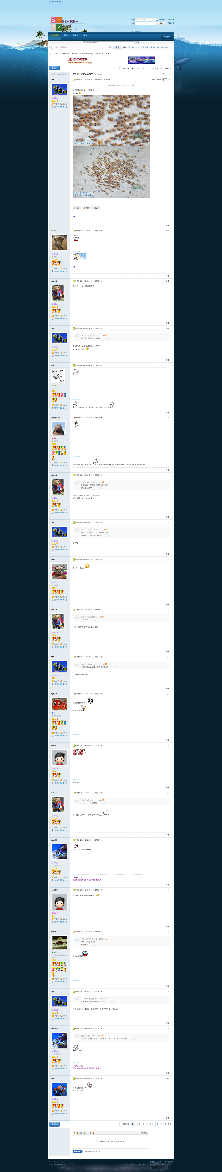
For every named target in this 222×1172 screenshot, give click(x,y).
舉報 (167, 225)
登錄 (115, 1141)
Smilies (93, 1133)
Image (80, 1133)
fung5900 (54, 840)
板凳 (167, 281)
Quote (87, 1133)
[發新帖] (54, 68)
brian (53, 1078)
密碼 (132, 23)
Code (90, 1133)
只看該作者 (98, 80)
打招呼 (56, 107)
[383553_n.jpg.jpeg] (111, 172)
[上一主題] (166, 74)
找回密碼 (171, 20)
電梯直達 (160, 79)
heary (53, 559)
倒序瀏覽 (107, 80)
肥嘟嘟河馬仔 (56, 418)
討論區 (56, 54)
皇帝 (128, 47)
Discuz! (59, 1162)
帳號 (132, 20)
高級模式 (144, 1133)
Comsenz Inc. (61, 1164)
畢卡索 (153, 47)
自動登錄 (162, 20)
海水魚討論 (65, 54)
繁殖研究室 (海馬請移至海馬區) (82, 54)
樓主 (153, 79)
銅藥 (162, 47)
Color (77, 1133)
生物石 (137, 47)
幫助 (66, 36)
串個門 (56, 104)
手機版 (75, 36)
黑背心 (147, 47)
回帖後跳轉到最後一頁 (92, 1151)
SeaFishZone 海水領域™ (164, 1162)
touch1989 (54, 890)
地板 (167, 328)
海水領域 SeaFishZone (50, 54)
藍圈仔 (53, 745)
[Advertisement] (111, 9)
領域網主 (54, 932)
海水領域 (54, 36)
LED (132, 47)
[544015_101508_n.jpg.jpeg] (111, 120)
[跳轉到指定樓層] (169, 79)
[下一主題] (169, 74)
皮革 (158, 47)
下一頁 (167, 68)
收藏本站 (60, 1)
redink (53, 231)
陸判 (52, 365)
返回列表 (126, 68)
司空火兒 (54, 694)
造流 (142, 47)
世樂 (52, 80)
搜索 (85, 36)
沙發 (167, 231)
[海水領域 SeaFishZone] (67, 31)
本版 (109, 47)
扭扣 (166, 47)
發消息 (64, 107)
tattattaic (54, 281)
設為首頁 (53, 1)
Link (83, 1133)
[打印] (164, 74)
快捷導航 (167, 37)
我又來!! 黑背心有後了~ (103, 54)
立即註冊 (171, 23)
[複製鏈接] (98, 74)
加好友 (64, 104)
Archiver (145, 1162)
